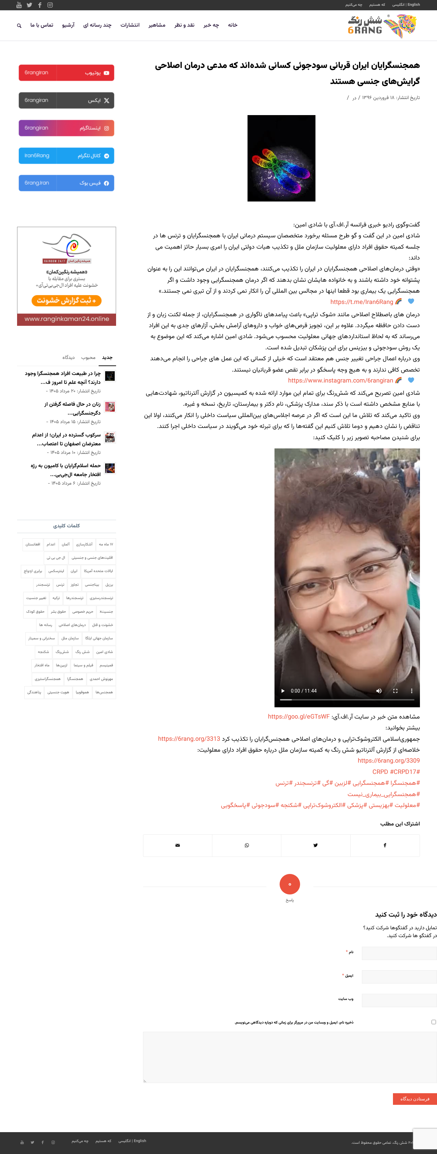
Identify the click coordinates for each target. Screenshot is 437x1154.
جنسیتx (106, 612)
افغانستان (33, 544)
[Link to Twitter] (29, 5)
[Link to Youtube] (19, 5)
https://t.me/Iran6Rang (361, 302)
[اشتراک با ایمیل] (177, 846)
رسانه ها (45, 625)
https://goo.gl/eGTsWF (299, 717)
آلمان (66, 544)
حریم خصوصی (82, 612)
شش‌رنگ (62, 652)
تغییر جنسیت (36, 598)
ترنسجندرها (74, 598)
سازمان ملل (70, 638)
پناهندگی (34, 692)
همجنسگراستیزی (48, 679)
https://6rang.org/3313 (189, 739)
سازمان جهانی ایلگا (99, 638)
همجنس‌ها (104, 692)
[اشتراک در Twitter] (315, 846)
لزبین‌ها (61, 665)
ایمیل (347, 975)
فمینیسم (106, 665)
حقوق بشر (58, 612)
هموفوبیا (82, 692)
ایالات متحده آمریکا (98, 571)
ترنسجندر (43, 585)
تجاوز (75, 585)
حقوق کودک (35, 612)
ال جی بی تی (56, 558)
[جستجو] (19, 26)
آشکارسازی (84, 544)
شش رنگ (82, 652)
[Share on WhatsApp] (246, 846)
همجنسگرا (75, 679)
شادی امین (104, 652)
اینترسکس (56, 571)
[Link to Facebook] (39, 5)
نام (349, 952)
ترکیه (56, 598)
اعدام (51, 544)
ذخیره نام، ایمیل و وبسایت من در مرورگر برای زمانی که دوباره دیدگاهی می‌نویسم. (294, 1023)
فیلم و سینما (83, 665)
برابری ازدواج (33, 571)
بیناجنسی (92, 585)
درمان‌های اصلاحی (72, 625)
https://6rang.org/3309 (389, 761)
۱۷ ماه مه (106, 544)
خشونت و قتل (102, 625)
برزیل (109, 585)
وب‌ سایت (345, 999)
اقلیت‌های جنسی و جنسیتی (92, 558)
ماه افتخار (42, 665)
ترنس (60, 585)
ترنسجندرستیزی (101, 598)
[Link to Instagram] (50, 5)
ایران (74, 571)
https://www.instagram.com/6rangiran (340, 381)
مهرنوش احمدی (101, 679)
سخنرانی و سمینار (41, 638)
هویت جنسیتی (58, 692)
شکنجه (43, 652)
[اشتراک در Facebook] (385, 846)
